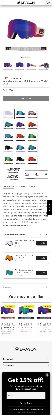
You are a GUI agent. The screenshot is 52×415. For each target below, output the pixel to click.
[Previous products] (40, 234)
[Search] (42, 2)
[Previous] (2, 320)
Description (8, 187)
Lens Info (32, 187)
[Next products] (46, 234)
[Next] (49, 320)
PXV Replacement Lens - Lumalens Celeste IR (24, 271)
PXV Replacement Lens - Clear (24, 242)
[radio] (9, 114)
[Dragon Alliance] (26, 2)
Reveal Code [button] (26, 403)
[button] (8, 66)
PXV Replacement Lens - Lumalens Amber (24, 257)
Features (20, 187)
